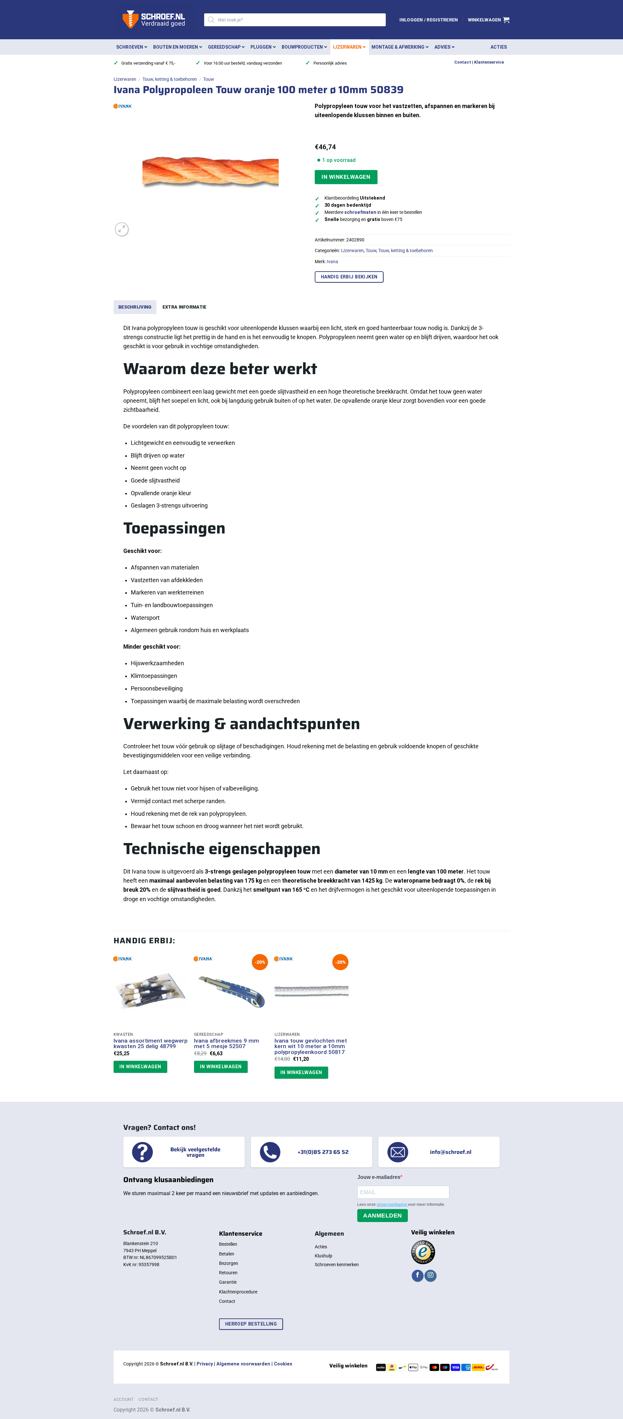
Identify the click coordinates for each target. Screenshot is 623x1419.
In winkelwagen (346, 177)
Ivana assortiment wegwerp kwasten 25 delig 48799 (151, 1043)
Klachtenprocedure (238, 1291)
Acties (321, 1246)
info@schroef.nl (450, 1152)
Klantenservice (489, 62)
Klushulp (323, 1255)
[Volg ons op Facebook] (417, 1276)
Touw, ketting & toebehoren (169, 79)
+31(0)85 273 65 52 (323, 1152)
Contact (462, 62)
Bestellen (228, 1244)
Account (124, 1399)
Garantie (228, 1282)
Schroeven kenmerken (337, 1264)
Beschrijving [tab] (135, 307)
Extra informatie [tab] (185, 307)
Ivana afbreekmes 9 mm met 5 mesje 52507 (226, 1043)
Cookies (283, 1364)
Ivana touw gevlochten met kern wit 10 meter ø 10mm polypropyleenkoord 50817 (311, 1046)
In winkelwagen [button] (140, 1067)
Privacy (205, 1364)
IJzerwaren (125, 79)
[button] (428, 20)
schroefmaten (360, 212)
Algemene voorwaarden (243, 1364)
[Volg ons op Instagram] (430, 1276)
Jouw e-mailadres (378, 1177)
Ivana (332, 261)
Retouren (228, 1272)
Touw (208, 79)
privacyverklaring (392, 1204)
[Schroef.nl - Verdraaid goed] (154, 20)
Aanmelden (382, 1215)
